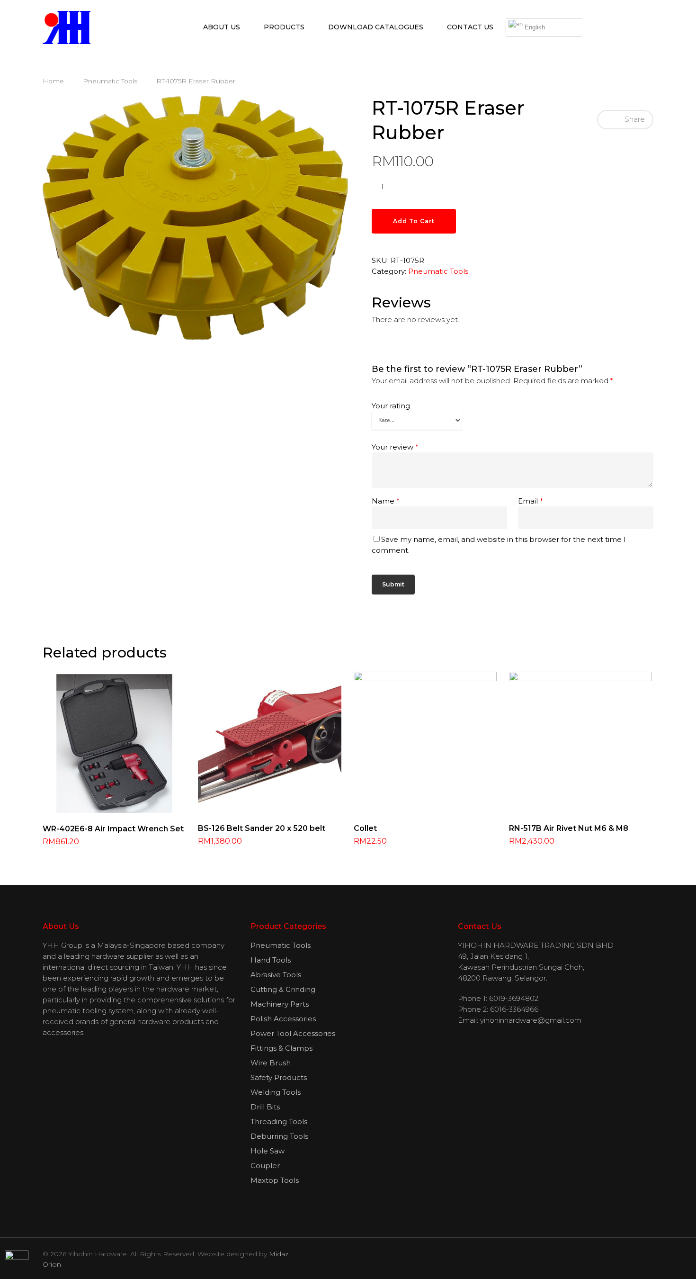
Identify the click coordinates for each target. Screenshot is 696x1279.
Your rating (391, 405)
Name (386, 500)
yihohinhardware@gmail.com (530, 1020)
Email (530, 500)
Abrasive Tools (275, 974)
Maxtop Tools (274, 1180)
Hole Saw (267, 1150)
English (534, 27)
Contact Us (470, 27)
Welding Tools (275, 1092)
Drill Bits (265, 1106)
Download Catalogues (375, 27)
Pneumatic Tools (110, 81)
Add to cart (414, 221)
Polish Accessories (283, 1018)
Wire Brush (270, 1062)
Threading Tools (278, 1121)
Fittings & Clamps (281, 1048)
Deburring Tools (279, 1136)
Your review (395, 446)
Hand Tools (270, 959)
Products (284, 27)
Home (53, 81)
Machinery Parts (279, 1004)
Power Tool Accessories (292, 1033)
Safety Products (278, 1077)
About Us (221, 27)
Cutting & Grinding (282, 989)
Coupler (265, 1165)
